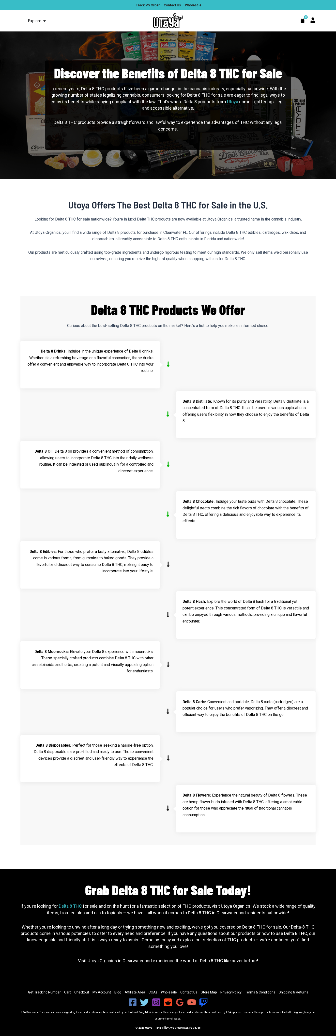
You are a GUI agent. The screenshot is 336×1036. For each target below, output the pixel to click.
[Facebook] (132, 1002)
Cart (67, 992)
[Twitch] (203, 1002)
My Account (101, 992)
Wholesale (169, 992)
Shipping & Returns (293, 992)
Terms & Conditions (260, 992)
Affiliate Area (135, 992)
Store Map (209, 992)
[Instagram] (156, 1002)
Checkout (81, 992)
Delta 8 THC (70, 906)
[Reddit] (168, 1002)
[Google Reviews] (179, 1002)
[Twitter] (144, 1002)
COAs (153, 992)
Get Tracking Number (44, 992)
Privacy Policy (231, 992)
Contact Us (188, 992)
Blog (117, 992)
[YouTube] (191, 1002)
